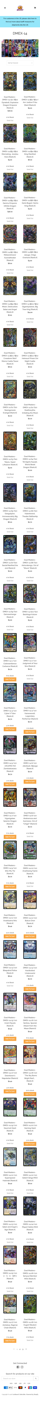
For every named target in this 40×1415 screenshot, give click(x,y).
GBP (15, 1383)
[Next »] (26, 1349)
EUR (29, 1383)
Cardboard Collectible (18, 1394)
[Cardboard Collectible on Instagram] (22, 1367)
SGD (11, 1383)
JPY (24, 1383)
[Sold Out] (10, 120)
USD (20, 1383)
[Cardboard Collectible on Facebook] (18, 1367)
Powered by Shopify (32, 1394)
